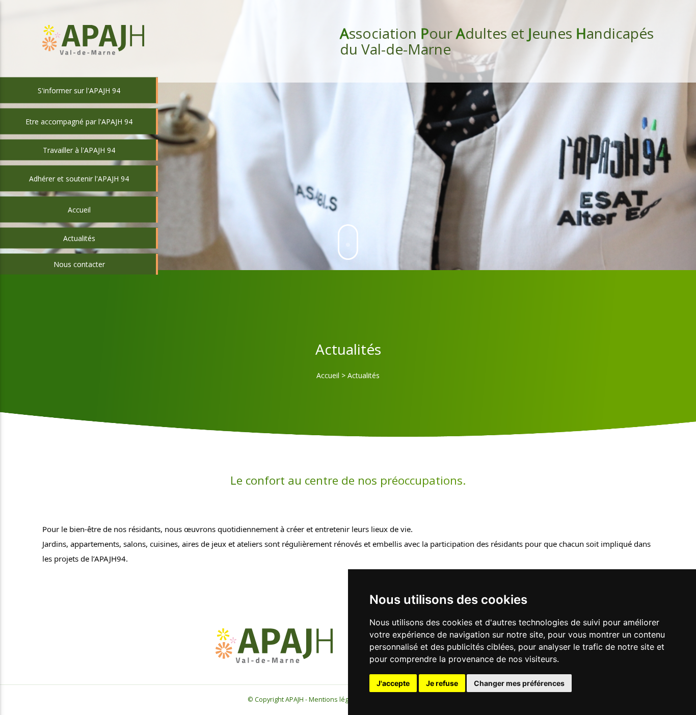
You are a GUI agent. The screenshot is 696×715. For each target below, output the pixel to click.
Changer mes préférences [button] (519, 683)
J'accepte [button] (393, 683)
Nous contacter (79, 264)
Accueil (327, 375)
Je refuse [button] (442, 683)
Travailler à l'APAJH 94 (79, 150)
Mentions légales (335, 699)
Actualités (79, 238)
